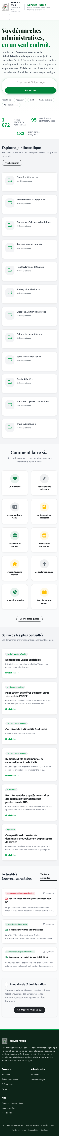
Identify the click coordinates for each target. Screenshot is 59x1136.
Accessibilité (33, 1130)
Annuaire (35, 1074)
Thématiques (7, 1084)
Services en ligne (38, 1079)
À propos (5, 1089)
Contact (44, 1130)
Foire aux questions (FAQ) (12, 1103)
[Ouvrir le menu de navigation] (6, 17)
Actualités (6, 1074)
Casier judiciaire (45, 100)
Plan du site (7, 1112)
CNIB (32, 100)
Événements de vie (10, 1079)
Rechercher (30, 90)
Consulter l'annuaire (29, 1010)
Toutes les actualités (45, 876)
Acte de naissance (11, 105)
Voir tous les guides (29, 618)
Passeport (20, 100)
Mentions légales (19, 1130)
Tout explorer (12, 162)
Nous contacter (8, 1108)
